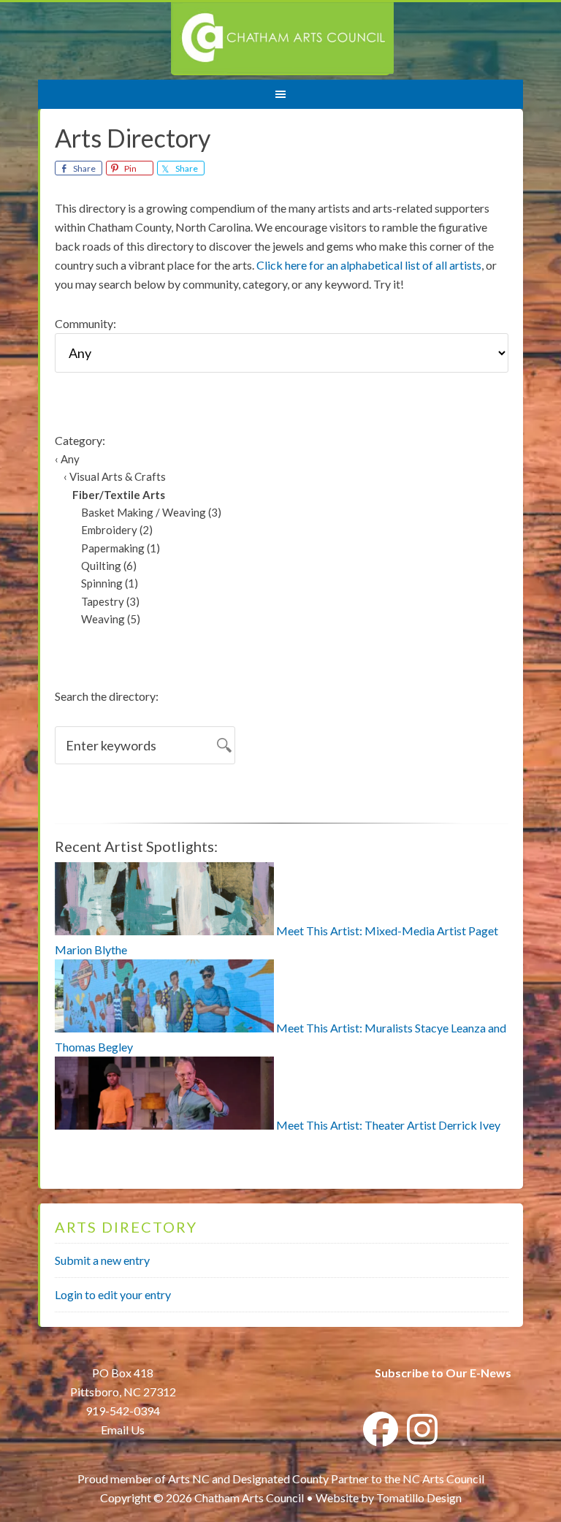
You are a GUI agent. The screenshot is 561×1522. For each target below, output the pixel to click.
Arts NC (189, 1478)
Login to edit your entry (113, 1294)
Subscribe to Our (421, 1373)
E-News (489, 1373)
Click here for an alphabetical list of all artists (368, 265)
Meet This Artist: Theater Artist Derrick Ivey (388, 1125)
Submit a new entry (102, 1260)
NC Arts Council (443, 1478)
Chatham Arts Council (282, 38)
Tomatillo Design (419, 1497)
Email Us (123, 1430)
